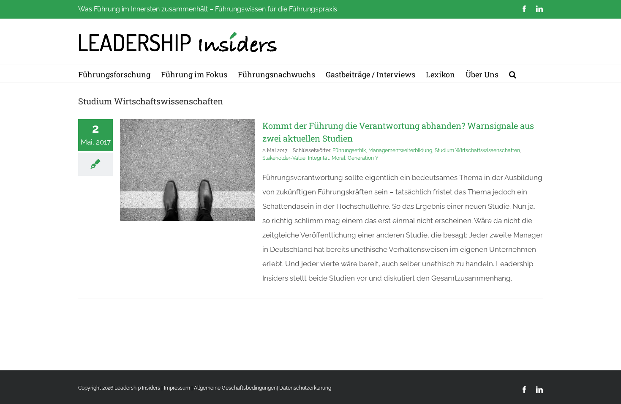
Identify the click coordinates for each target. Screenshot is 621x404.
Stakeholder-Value (283, 158)
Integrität (318, 158)
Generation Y (363, 158)
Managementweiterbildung (400, 150)
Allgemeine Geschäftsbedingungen (235, 388)
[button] (512, 73)
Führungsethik (349, 150)
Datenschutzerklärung (305, 388)
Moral (338, 158)
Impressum (177, 388)
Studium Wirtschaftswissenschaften (477, 150)
